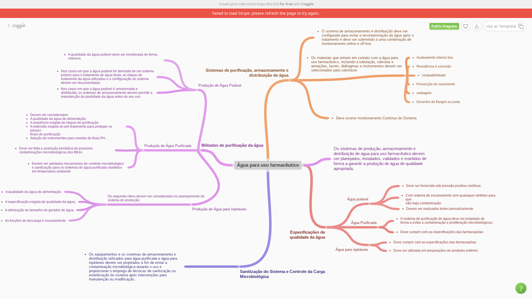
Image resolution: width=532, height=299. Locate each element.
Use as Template (501, 26)
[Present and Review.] (465, 26)
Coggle (307, 4)
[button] (520, 288)
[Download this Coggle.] (476, 26)
